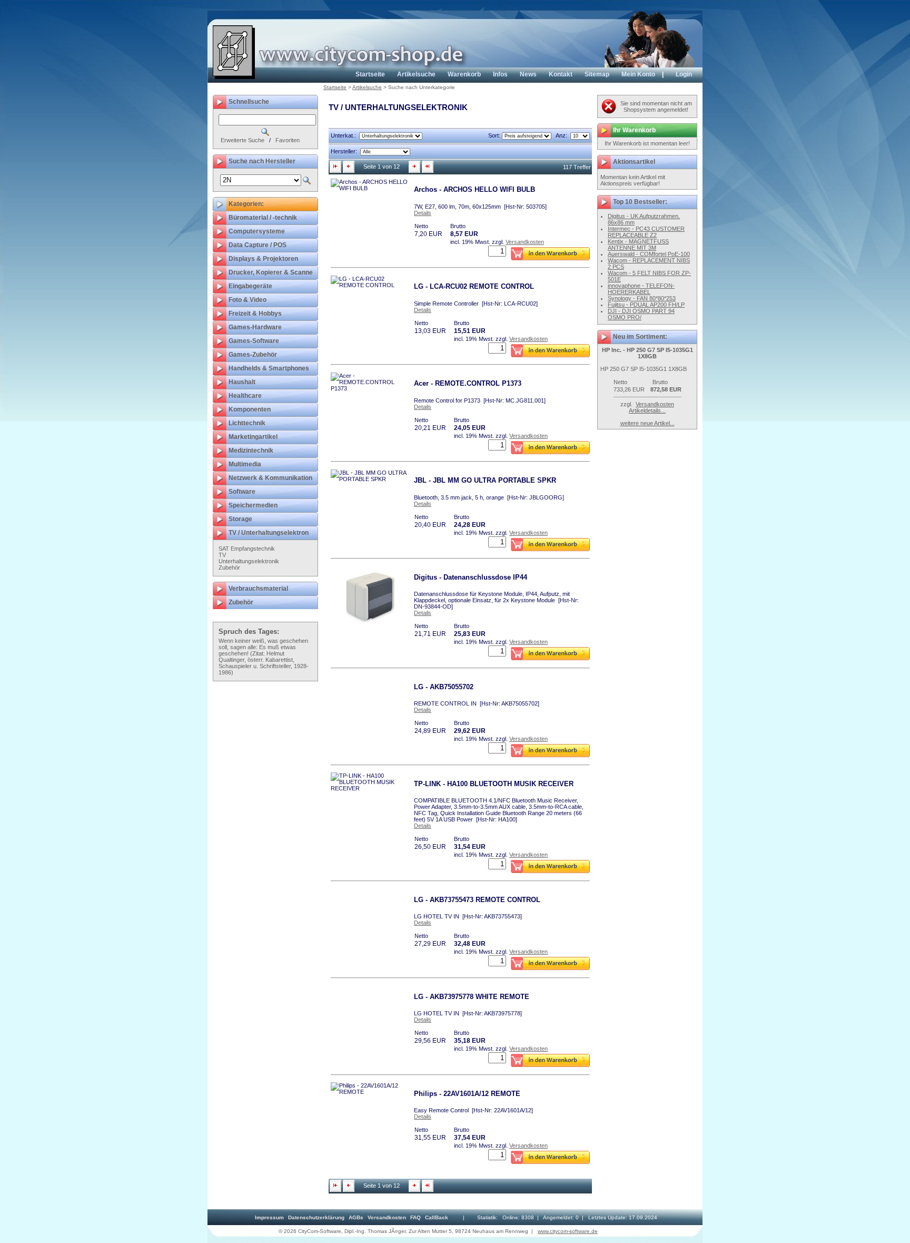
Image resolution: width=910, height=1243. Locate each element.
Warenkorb (464, 74)
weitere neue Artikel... (647, 423)
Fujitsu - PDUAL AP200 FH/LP (646, 304)
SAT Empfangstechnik (247, 548)
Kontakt (560, 74)
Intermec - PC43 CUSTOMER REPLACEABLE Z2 (646, 232)
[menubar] (351, 1217)
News (528, 74)
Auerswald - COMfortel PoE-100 (649, 254)
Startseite (370, 74)
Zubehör (229, 567)
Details (422, 213)
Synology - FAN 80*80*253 (642, 298)
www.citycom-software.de (568, 1231)
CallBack (436, 1217)
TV (222, 555)
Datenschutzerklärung (316, 1217)
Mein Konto (638, 74)
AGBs (356, 1217)
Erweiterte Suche (242, 140)
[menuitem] (269, 1217)
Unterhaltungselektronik (249, 561)
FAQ (415, 1217)
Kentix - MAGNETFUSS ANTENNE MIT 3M (638, 244)
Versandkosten (525, 242)
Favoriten (287, 140)
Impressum (269, 1217)
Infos (500, 74)
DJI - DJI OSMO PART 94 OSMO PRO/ (641, 314)
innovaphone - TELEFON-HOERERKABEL (641, 288)
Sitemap (597, 74)
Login (684, 74)
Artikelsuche (416, 74)
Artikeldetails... (647, 410)
